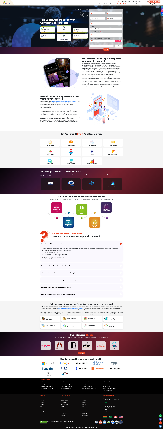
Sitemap (42, 411)
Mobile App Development (45, 382)
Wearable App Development (109, 388)
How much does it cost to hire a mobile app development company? (60, 280)
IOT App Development (87, 382)
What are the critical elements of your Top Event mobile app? (58, 294)
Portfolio (106, 4)
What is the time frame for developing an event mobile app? (58, 273)
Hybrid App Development (66, 386)
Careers (42, 404)
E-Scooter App (64, 400)
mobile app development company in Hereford (64, 101)
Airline (62, 398)
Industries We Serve (122, 4)
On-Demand (85, 398)
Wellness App (85, 415)
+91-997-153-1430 (111, 402)
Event (62, 406)
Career (132, 4)
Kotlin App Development (87, 384)
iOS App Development (66, 388)
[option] (50, 184)
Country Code (94, 16)
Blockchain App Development (46, 388)
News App (63, 415)
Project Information (96, 32)
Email (108, 11)
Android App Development (46, 384)
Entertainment (64, 404)
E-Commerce (64, 402)
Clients (138, 4)
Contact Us (157, 4)
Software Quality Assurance (109, 382)
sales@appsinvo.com (137, 1)
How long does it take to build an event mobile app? (55, 266)
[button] (160, 426)
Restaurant (84, 404)
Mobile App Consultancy (87, 386)
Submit (106, 49)
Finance (63, 408)
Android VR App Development (46, 386)
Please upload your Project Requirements (101, 38)
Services (112, 4)
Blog (151, 4)
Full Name (93, 11)
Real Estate (84, 402)
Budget (93, 26)
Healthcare (63, 411)
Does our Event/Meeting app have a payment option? (56, 287)
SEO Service (105, 384)
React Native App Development (89, 388)
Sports (83, 411)
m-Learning (63, 413)
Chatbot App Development (67, 382)
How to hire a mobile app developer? (51, 244)
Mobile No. (110, 16)
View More (81, 353)
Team (92, 21)
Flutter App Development (66, 384)
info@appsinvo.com (125, 1)
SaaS (83, 406)
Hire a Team (144, 4)
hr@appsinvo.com (110, 411)
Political (84, 400)
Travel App (84, 413)
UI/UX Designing (106, 386)
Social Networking (86, 408)
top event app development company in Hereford (70, 308)
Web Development (107, 390)
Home (101, 4)
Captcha (93, 44)
